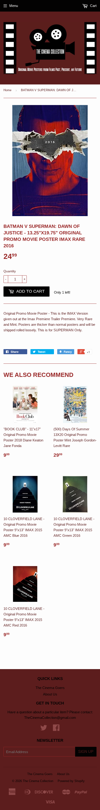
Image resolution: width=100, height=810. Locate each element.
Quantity (9, 271)
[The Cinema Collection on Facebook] (56, 729)
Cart (93, 6)
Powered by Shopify (71, 781)
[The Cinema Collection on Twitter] (43, 729)
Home (7, 90)
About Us (50, 694)
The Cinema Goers (50, 688)
